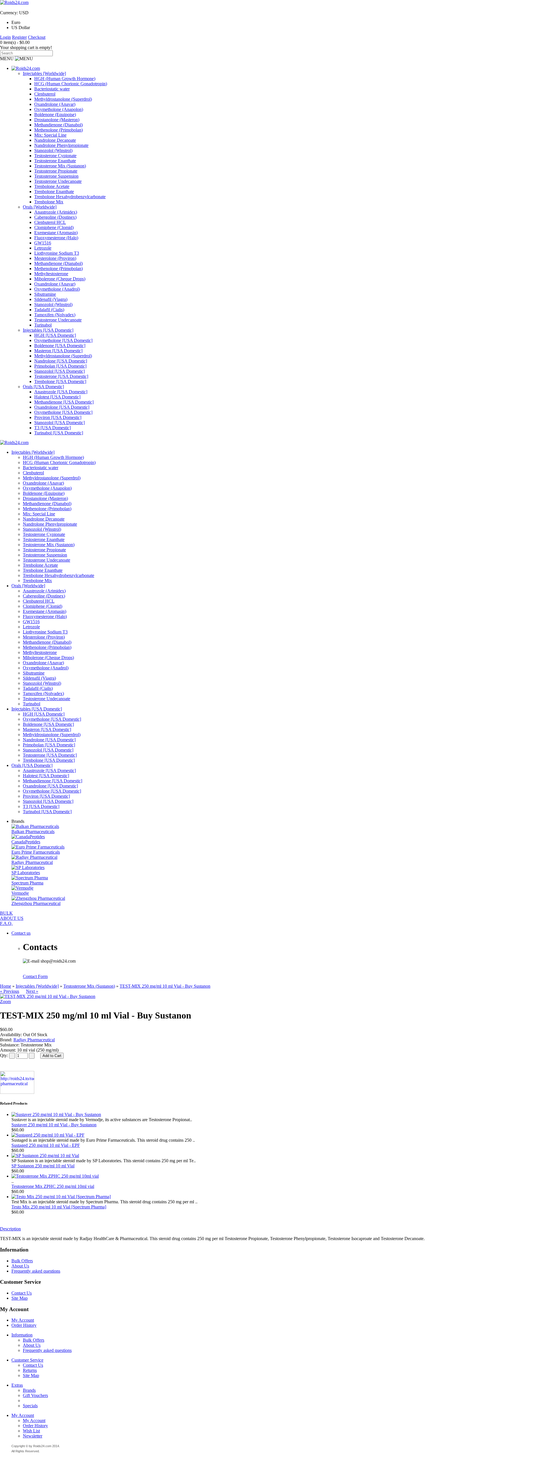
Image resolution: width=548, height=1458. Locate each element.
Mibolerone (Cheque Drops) (59, 278)
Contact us (21, 933)
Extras (17, 1385)
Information (22, 1335)
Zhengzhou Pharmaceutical (36, 903)
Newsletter (32, 1435)
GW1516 (42, 242)
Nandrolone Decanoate (55, 140)
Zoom (5, 1001)
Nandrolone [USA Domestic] (60, 361)
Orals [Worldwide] (40, 206)
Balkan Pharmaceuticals (33, 831)
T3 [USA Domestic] (52, 427)
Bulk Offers (22, 1260)
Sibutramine (45, 294)
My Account (22, 1320)
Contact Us (21, 1293)
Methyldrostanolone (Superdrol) (63, 99)
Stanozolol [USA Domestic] (59, 371)
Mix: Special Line (50, 135)
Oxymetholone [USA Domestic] (63, 340)
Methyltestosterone (51, 273)
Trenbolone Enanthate (54, 191)
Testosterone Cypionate (55, 155)
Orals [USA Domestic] (43, 386)
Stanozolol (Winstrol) (53, 150)
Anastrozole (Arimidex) (55, 212)
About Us (20, 1265)
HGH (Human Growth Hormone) (64, 78)
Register (19, 37)
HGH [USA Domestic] (55, 335)
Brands (29, 1390)
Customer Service (27, 1360)
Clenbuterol (44, 94)
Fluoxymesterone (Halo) (56, 237)
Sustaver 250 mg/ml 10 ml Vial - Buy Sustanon (53, 1124)
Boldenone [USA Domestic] (59, 345)
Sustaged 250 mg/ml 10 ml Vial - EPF (45, 1145)
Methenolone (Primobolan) (58, 129)
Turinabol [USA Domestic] (58, 432)
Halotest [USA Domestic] (57, 396)
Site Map (19, 1298)
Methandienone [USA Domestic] (64, 402)
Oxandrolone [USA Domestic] (61, 407)
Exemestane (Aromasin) (56, 232)
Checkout (36, 37)
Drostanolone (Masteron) (56, 119)
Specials (30, 1405)
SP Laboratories (25, 872)
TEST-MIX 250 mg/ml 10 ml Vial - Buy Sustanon (165, 986)
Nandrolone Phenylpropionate (61, 145)
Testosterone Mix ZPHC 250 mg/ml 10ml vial (52, 1186)
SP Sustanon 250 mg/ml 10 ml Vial (42, 1165)
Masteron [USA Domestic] (58, 350)
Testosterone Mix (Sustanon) (60, 165)
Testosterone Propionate (55, 171)
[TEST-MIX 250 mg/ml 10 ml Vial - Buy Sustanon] (47, 996)
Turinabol (43, 325)
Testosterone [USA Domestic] (61, 376)
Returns (30, 1370)
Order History (24, 1325)
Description (10, 1228)
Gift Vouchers (35, 1395)
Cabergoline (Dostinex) (55, 217)
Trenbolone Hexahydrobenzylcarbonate (70, 196)
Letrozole (42, 248)
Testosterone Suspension (56, 176)
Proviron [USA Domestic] (57, 417)
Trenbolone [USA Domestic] (60, 381)
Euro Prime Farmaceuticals (35, 852)
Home (5, 986)
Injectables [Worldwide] (44, 73)
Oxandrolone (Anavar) (54, 104)
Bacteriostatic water (52, 88)
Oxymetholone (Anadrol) (57, 289)
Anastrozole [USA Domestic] (60, 391)
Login (5, 37)
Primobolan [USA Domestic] (60, 366)
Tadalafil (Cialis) (49, 309)
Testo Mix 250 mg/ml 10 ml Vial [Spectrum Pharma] (58, 1206)
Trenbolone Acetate (51, 186)
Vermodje (20, 893)
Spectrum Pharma (27, 882)
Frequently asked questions (35, 1271)
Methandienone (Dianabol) (58, 124)
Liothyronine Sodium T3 (56, 253)
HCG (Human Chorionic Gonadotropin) (70, 83)
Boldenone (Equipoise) (55, 114)
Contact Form (35, 976)
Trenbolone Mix (48, 201)
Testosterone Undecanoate (58, 181)
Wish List (31, 1430)
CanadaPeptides (25, 841)
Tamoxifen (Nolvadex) (54, 314)
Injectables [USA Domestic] (48, 330)
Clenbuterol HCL (50, 222)
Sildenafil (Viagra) (50, 299)
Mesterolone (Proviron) (55, 258)
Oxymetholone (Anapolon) (58, 109)
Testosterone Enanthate (55, 160)
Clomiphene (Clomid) (54, 227)
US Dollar (20, 27)
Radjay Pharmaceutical (32, 862)
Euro (15, 22)
